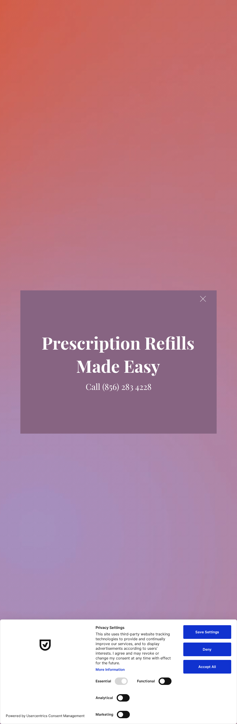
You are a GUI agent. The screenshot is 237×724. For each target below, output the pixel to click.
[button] (203, 299)
